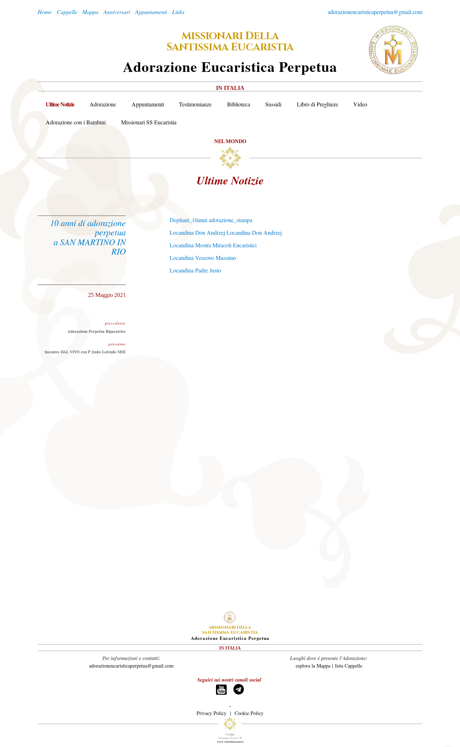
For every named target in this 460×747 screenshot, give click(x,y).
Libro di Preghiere (317, 104)
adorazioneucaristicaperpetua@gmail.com (375, 11)
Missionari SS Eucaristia (148, 122)
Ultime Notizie (60, 104)
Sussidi (273, 104)
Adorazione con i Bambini (76, 122)
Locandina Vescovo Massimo (203, 257)
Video (360, 104)
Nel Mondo (230, 141)
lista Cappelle (348, 665)
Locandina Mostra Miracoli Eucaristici (213, 245)
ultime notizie (230, 180)
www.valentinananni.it (230, 741)
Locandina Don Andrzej (197, 232)
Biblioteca (238, 104)
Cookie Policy (249, 713)
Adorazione (102, 104)
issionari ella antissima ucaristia (230, 41)
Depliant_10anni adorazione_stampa (211, 220)
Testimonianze (195, 104)
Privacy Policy (211, 713)
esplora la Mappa (313, 665)
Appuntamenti (148, 104)
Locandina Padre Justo (195, 270)
